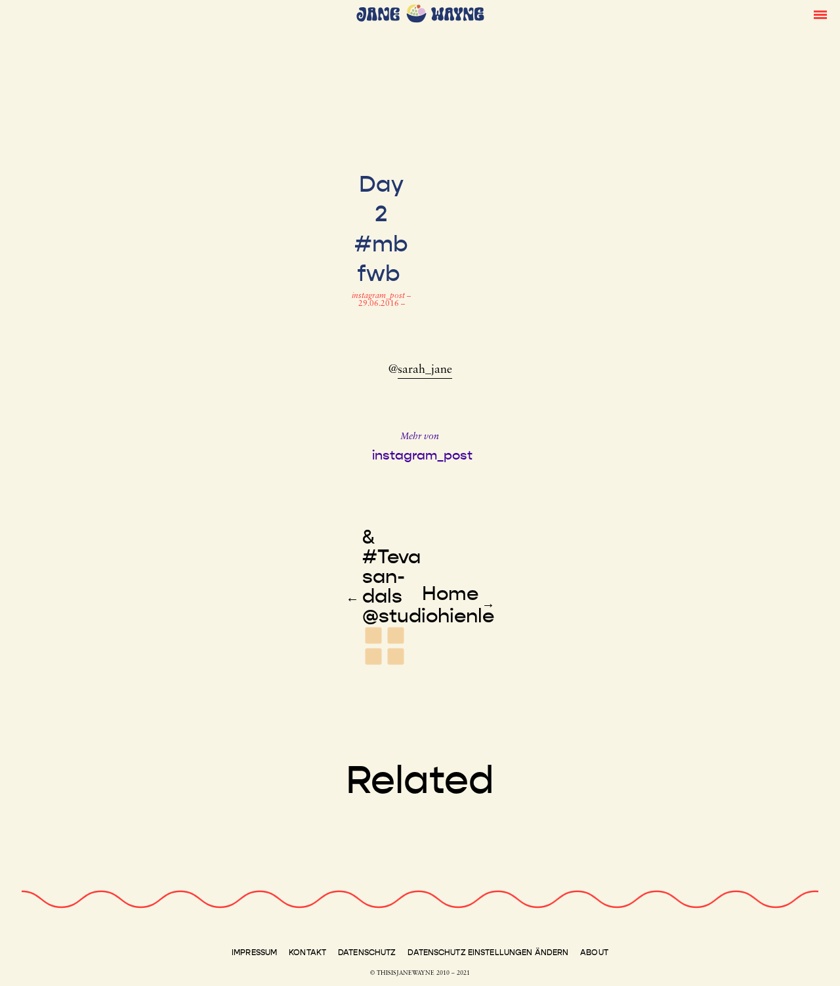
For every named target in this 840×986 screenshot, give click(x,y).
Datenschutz (367, 952)
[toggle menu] (820, 14)
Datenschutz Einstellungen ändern (488, 952)
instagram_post (379, 296)
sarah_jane (425, 370)
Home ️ (450, 593)
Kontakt (307, 952)
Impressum (254, 952)
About (594, 952)
